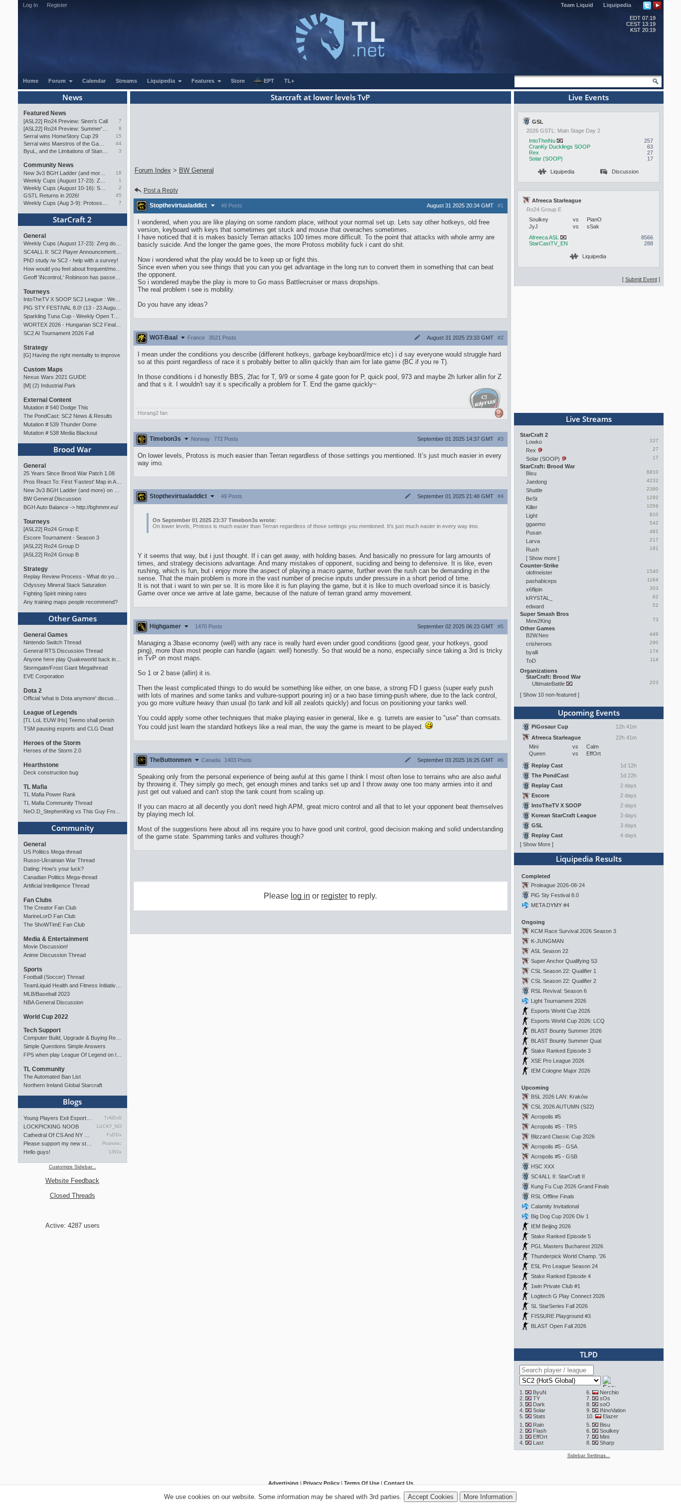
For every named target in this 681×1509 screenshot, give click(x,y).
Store (238, 81)
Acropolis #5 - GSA (554, 1146)
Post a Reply (161, 190)
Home (30, 81)
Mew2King (538, 621)
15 (119, 136)
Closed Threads (72, 1195)
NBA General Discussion (53, 1002)
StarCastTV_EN (548, 243)
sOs (605, 1398)
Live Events (588, 97)
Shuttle (534, 490)
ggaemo (535, 524)
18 (119, 173)
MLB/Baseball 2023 (46, 994)
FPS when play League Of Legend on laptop (72, 1055)
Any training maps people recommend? (70, 602)
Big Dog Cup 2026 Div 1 (560, 1216)
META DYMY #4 (550, 905)
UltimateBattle (548, 684)
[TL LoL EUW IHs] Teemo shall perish (68, 720)
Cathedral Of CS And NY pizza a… (57, 1135)
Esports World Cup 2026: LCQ (568, 1021)
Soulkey (609, 1431)
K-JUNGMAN (547, 941)
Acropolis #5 (546, 1117)
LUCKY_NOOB (109, 1126)
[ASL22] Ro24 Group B (51, 555)
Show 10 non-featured (549, 695)
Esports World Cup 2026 (560, 1011)
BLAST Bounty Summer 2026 (566, 1031)
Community (72, 828)
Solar (539, 1410)
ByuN (539, 1392)
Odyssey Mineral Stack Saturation (64, 585)
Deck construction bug (50, 772)
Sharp (607, 1443)
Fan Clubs (37, 900)
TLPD (589, 1354)
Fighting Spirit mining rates (55, 593)
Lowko (534, 442)
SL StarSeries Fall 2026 (559, 1306)
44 (119, 143)
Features (203, 81)
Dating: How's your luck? (53, 869)
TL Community (44, 1069)
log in (300, 896)
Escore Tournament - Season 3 (61, 538)
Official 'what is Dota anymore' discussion (72, 698)
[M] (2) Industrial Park (49, 385)
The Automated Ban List (52, 1077)
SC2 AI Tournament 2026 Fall (58, 333)
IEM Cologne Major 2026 (560, 1071)
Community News (48, 165)
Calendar (94, 81)
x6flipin (534, 589)
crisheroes (539, 644)
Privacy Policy (321, 1483)
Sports (32, 969)
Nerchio (609, 1392)
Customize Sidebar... (72, 1166)
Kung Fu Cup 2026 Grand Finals (570, 1186)
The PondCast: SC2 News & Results (67, 416)
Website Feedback (72, 1180)
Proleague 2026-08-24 (558, 885)
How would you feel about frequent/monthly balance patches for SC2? (72, 269)
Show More (536, 844)
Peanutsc (111, 1143)
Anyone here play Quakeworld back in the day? (72, 659)
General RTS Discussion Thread (63, 651)
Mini (604, 1437)
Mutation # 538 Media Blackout (60, 433)
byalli (532, 652)
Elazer (610, 1416)
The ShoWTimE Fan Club (54, 925)
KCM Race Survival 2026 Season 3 (573, 931)
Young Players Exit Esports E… (57, 1118)
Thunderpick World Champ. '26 (568, 1256)
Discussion (625, 172)
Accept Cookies (431, 1497)
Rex (534, 153)
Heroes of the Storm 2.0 (52, 751)
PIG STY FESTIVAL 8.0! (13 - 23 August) (72, 308)
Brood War (72, 449)
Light (531, 516)
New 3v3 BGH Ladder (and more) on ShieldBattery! (65, 173)
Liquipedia (617, 5)
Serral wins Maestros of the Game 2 (65, 144)
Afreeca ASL (544, 237)
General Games (45, 634)
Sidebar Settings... (588, 1455)
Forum (57, 81)
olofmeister (539, 572)
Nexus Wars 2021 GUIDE (54, 377)
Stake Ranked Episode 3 (561, 1051)
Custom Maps (43, 369)
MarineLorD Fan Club (49, 916)
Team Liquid (577, 5)
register (334, 896)
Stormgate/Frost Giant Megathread (65, 668)
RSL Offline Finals (552, 1196)
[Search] (655, 81)
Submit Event (641, 279)
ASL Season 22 (549, 951)
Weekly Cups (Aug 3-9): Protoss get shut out (65, 203)
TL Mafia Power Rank (49, 794)
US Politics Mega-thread (52, 852)
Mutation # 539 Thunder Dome (60, 424)
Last (538, 1443)
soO (605, 1404)
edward (535, 606)
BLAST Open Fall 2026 (558, 1326)
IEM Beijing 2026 (551, 1226)
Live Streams (589, 419)
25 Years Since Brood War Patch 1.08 (69, 473)
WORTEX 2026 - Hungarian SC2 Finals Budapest (72, 325)
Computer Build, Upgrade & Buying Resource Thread (72, 1038)
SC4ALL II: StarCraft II (558, 1176)
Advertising (283, 1483)
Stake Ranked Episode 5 (561, 1236)
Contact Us (398, 1483)
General (34, 235)
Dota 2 (32, 690)
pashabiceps (541, 581)
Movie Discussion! (45, 946)
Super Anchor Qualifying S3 (564, 961)
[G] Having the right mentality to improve (71, 355)
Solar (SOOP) (546, 159)
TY (536, 1398)
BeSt (531, 499)
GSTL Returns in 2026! (51, 195)
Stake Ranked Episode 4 (561, 1276)
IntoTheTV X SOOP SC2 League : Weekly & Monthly (72, 299)
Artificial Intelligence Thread (56, 886)
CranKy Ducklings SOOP (559, 147)
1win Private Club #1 (555, 1286)
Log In (30, 5)
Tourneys (36, 291)
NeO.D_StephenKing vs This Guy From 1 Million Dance (72, 811)
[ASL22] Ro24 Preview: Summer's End (65, 129)
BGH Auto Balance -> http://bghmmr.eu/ (70, 507)
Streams (126, 81)
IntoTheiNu (542, 141)
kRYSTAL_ (539, 598)
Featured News (44, 113)
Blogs (72, 1102)
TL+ (289, 81)
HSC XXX (542, 1166)
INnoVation (613, 1410)
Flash (539, 1431)
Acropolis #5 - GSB (554, 1156)
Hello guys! (36, 1152)
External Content (47, 399)
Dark (539, 1404)
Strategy (35, 347)
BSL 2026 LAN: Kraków (559, 1097)
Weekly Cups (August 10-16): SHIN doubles (65, 188)
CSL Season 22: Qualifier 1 (563, 971)
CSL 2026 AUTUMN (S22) (562, 1107)
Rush (532, 550)
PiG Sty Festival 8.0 (555, 895)
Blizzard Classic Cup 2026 (563, 1136)
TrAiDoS (112, 1118)
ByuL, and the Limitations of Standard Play (65, 151)
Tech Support (42, 1030)
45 (119, 195)
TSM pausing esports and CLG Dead (68, 729)
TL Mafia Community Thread (57, 803)
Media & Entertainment (55, 939)
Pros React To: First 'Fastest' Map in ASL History (72, 482)
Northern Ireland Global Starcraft (62, 1085)
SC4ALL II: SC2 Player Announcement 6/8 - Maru (72, 252)
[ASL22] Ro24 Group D (51, 546)
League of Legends (50, 712)
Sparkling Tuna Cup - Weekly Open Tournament (72, 316)
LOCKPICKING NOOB (51, 1127)
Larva (533, 541)
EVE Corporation (43, 676)
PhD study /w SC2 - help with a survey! (70, 260)
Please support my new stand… (57, 1143)
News (72, 97)
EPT (269, 81)
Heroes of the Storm (52, 743)
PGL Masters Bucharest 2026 (567, 1246)
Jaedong (536, 482)
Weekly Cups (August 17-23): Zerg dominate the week (65, 181)
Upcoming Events (589, 713)
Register (57, 5)
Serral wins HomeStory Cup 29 (60, 136)
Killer (531, 507)
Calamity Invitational (555, 1206)
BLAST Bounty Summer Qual (566, 1041)
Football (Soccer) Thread (53, 977)
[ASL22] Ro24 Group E (51, 529)
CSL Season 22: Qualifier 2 (563, 981)
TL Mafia (35, 786)
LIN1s (115, 1151)
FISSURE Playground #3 (561, 1316)
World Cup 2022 (45, 1016)
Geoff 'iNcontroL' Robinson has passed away (72, 277)
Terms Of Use (361, 1483)
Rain (538, 1425)
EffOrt (540, 1437)
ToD (531, 661)
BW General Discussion (52, 499)
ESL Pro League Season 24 (564, 1266)
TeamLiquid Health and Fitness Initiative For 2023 (72, 985)
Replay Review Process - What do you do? (72, 576)
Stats (539, 1416)
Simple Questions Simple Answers (64, 1046)
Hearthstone (41, 764)
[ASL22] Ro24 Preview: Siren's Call (65, 121)
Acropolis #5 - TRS (554, 1127)
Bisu (531, 473)
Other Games (72, 618)
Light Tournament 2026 (558, 1001)
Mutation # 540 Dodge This (55, 407)
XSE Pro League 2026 (557, 1061)
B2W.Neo (537, 635)
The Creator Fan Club (49, 908)
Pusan (533, 533)
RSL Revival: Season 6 (559, 991)
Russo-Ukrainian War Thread (59, 860)
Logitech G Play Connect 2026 (568, 1296)
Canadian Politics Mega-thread (60, 877)
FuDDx (114, 1134)
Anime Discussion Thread (54, 955)
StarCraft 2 (72, 219)
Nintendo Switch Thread (52, 642)
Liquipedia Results (589, 859)
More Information (488, 1497)
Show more (542, 558)
